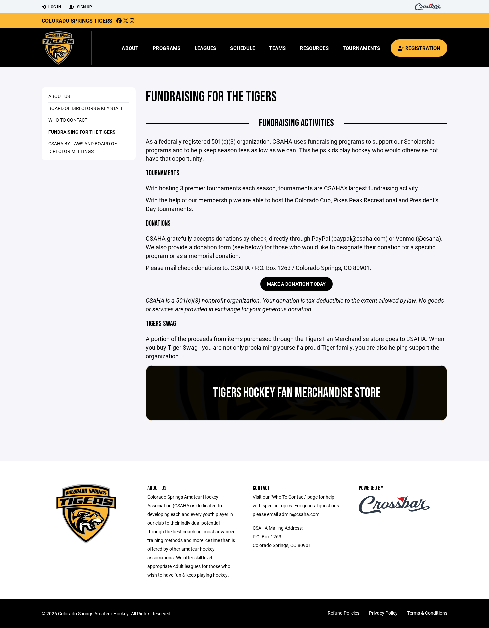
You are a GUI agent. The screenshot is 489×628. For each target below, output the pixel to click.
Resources (314, 48)
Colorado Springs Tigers (77, 20)
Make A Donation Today (296, 284)
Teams (277, 48)
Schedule (242, 48)
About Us (59, 96)
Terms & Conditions (427, 613)
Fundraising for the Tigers (82, 132)
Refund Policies (343, 613)
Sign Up (84, 6)
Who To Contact (67, 120)
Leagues (205, 48)
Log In (54, 6)
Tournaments (361, 48)
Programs (167, 48)
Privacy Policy (383, 613)
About (130, 48)
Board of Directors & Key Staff (86, 108)
